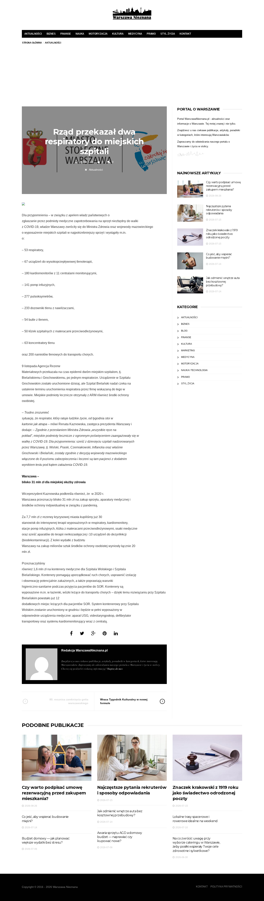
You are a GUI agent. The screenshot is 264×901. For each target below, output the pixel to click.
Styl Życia (167, 33)
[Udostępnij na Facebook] (71, 633)
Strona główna (32, 42)
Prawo (151, 33)
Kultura (117, 33)
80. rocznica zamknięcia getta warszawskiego (68, 701)
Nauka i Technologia (194, 370)
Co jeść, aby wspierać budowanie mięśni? (219, 256)
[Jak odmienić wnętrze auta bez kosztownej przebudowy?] (190, 284)
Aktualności (33, 33)
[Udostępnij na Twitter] (82, 633)
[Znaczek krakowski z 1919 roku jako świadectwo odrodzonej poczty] (190, 237)
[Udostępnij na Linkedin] (116, 633)
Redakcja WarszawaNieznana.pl (84, 650)
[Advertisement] (132, 77)
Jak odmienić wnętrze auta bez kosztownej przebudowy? (222, 281)
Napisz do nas (115, 668)
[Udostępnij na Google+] (93, 633)
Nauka (80, 33)
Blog (184, 330)
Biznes (51, 33)
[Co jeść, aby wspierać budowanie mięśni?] (190, 261)
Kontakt (185, 33)
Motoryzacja (98, 33)
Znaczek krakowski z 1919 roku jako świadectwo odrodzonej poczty (222, 233)
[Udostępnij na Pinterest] (105, 633)
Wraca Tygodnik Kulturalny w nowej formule (123, 701)
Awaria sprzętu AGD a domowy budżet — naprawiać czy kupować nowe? (119, 837)
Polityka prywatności (226, 886)
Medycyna (135, 33)
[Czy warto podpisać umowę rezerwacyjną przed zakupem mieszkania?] (190, 189)
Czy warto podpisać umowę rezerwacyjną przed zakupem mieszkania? (223, 185)
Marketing (188, 350)
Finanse (65, 33)
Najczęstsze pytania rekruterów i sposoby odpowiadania (219, 209)
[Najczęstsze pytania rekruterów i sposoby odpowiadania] (190, 213)
